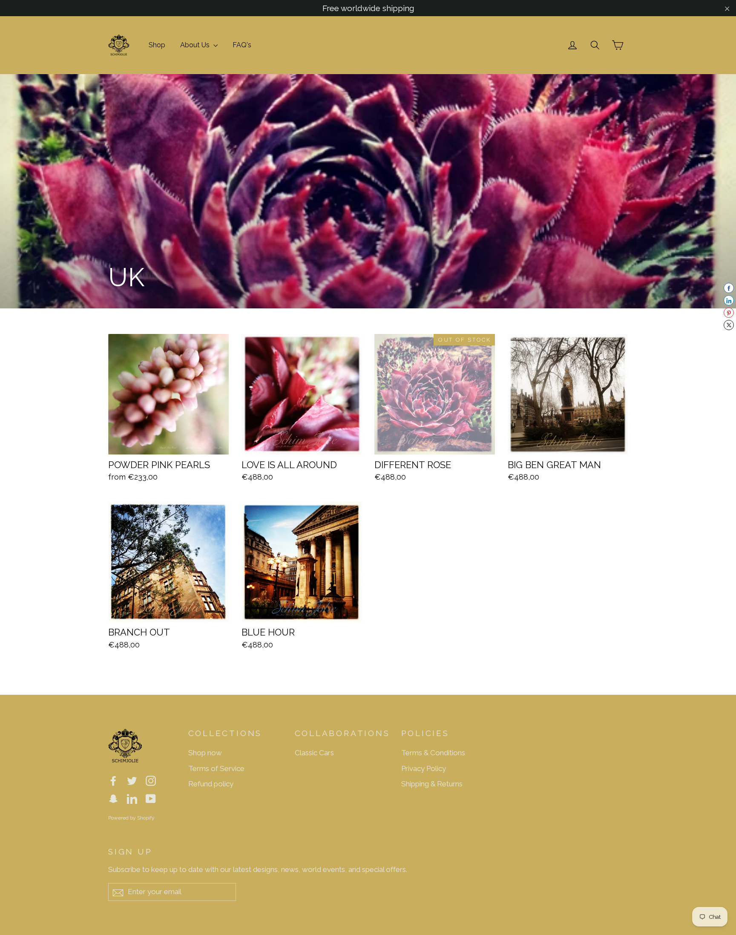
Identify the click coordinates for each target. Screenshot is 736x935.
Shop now (205, 752)
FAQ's (242, 45)
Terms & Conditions (433, 752)
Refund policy (210, 784)
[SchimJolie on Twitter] (132, 780)
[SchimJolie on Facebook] (113, 780)
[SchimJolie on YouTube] (151, 798)
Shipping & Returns (432, 784)
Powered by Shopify (131, 818)
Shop (157, 45)
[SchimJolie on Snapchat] (113, 798)
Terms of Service (216, 768)
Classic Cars (314, 752)
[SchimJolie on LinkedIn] (132, 798)
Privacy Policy (423, 768)
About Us (195, 45)
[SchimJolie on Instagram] (151, 780)
